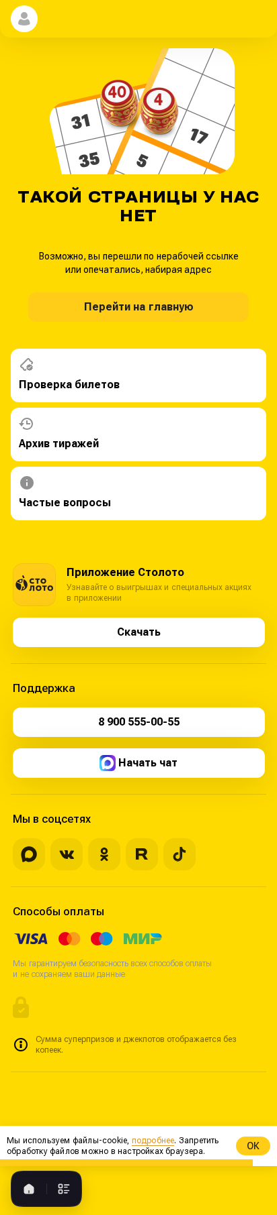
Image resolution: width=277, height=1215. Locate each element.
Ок (253, 1146)
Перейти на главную (139, 306)
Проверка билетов (69, 384)
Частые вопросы (65, 502)
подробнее (153, 1140)
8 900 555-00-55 (139, 721)
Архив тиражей (59, 443)
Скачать (139, 632)
